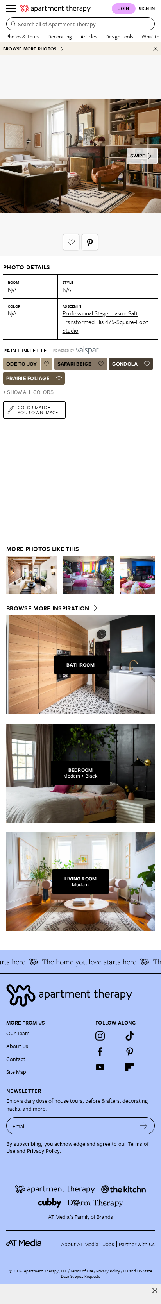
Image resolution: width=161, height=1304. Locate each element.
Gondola (125, 364)
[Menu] (11, 8)
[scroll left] (12, 575)
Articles (88, 36)
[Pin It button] (90, 242)
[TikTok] (129, 1036)
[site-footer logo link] (23, 1244)
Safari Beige (74, 364)
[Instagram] (100, 1036)
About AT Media (79, 1244)
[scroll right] (148, 575)
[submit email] (144, 1125)
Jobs (108, 1244)
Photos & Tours (22, 36)
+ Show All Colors (28, 392)
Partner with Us (137, 1244)
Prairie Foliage (28, 378)
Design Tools (119, 36)
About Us (17, 1046)
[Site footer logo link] (80, 995)
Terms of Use (81, 1271)
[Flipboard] (129, 1067)
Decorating (60, 36)
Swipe (137, 156)
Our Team (18, 1033)
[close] (155, 1290)
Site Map (16, 1072)
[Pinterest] (129, 1051)
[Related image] (31, 575)
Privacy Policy (43, 1151)
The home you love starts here (84, 961)
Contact (15, 1059)
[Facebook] (100, 1051)
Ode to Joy (21, 364)
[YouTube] (100, 1067)
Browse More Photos (29, 48)
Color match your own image (38, 410)
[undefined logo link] (55, 8)
